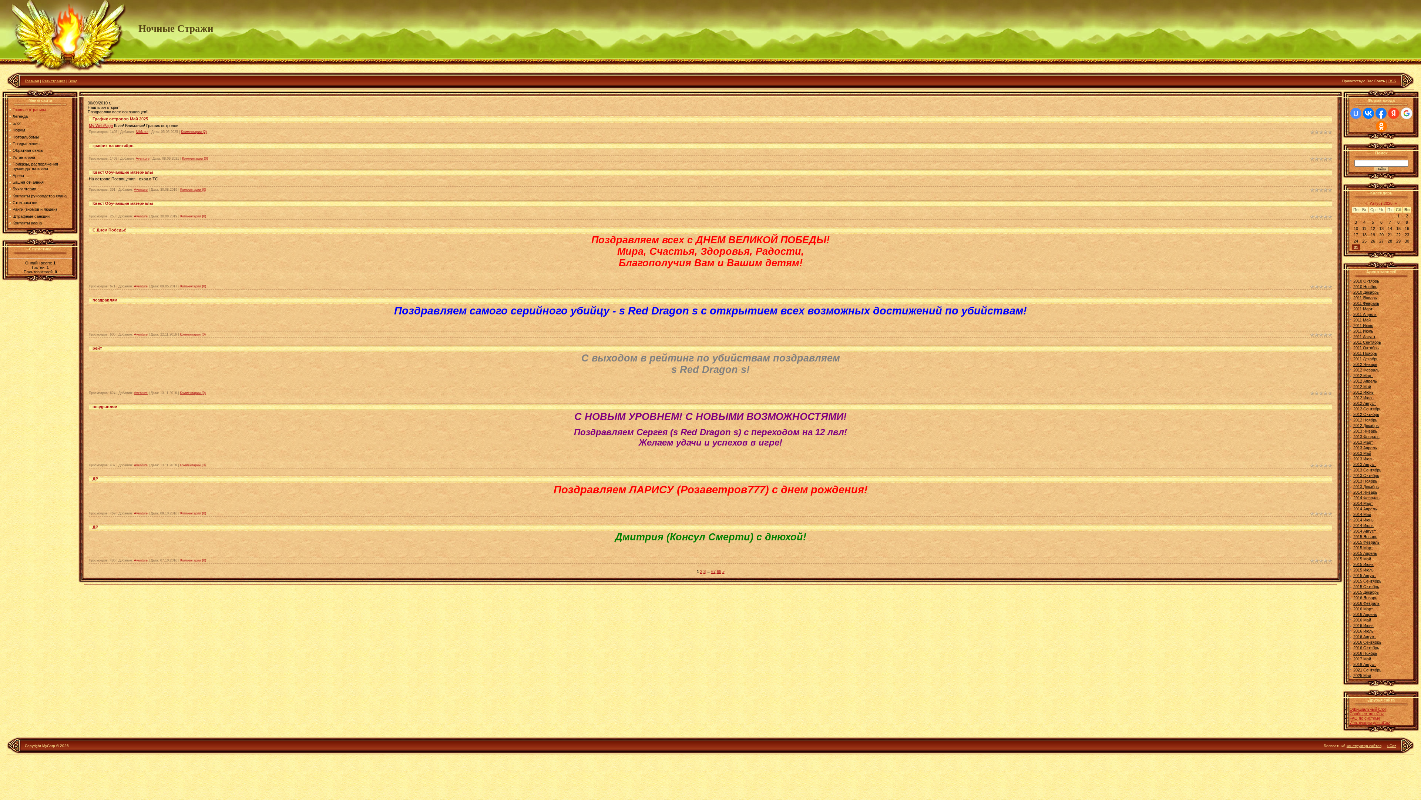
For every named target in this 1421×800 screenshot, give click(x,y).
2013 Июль (1363, 459)
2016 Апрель (1365, 614)
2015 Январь (1365, 536)
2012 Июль (1363, 398)
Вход (72, 81)
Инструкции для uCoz (1370, 722)
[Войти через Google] (1406, 113)
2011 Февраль (1366, 303)
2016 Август (1364, 636)
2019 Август (1364, 664)
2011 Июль (1363, 331)
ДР (95, 479)
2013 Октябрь (1366, 475)
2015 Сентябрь (1367, 581)
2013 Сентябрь (1367, 470)
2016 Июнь (1363, 625)
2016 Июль (1363, 631)
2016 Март (1363, 609)
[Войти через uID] (1355, 113)
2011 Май (1362, 320)
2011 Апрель (1365, 314)
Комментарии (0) (195, 158)
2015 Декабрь (1366, 592)
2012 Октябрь (1366, 414)
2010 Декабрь (1366, 292)
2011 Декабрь (1365, 359)
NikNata (142, 132)
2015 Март (1363, 548)
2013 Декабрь (1366, 486)
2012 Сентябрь (1367, 409)
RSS (1392, 81)
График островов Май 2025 (120, 119)
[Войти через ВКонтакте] (1368, 113)
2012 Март (1363, 375)
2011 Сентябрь (1367, 342)
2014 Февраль (1366, 498)
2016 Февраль (1366, 603)
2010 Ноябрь (1365, 286)
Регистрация (53, 81)
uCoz (1391, 746)
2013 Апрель (1365, 448)
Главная (32, 81)
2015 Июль (1363, 570)
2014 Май (1362, 514)
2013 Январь (1365, 431)
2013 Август (1364, 464)
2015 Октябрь (1366, 586)
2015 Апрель (1365, 553)
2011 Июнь (1363, 325)
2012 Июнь (1363, 392)
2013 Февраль (1366, 436)
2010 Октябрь (1366, 281)
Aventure (143, 158)
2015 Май (1362, 559)
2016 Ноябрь (1365, 653)
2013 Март (1363, 442)
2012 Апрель (1365, 381)
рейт (97, 348)
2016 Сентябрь (1367, 642)
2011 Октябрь (1366, 348)
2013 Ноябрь (1365, 481)
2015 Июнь (1363, 564)
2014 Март (1363, 503)
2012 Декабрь (1366, 425)
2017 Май (1362, 659)
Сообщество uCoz (1367, 713)
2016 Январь (1365, 598)
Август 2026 (1381, 203)
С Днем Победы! (109, 230)
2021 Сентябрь (1367, 670)
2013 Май (1362, 453)
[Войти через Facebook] (1381, 113)
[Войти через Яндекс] (1393, 113)
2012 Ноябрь (1365, 420)
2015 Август (1364, 575)
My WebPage (101, 125)
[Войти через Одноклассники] (1381, 126)
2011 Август (1364, 336)
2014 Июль (1363, 525)
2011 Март (1363, 309)
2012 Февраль (1366, 370)
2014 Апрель (1365, 509)
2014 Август (1364, 531)
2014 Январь (1365, 492)
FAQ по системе (1365, 718)
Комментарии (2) (194, 132)
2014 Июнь (1363, 520)
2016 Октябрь (1366, 648)
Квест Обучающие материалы (123, 172)
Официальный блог (1368, 709)
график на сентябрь (113, 145)
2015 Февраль (1366, 542)
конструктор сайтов (1364, 746)
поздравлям (105, 300)
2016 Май (1362, 620)
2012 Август (1364, 403)
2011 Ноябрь (1365, 353)
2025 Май (1362, 675)
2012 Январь (1365, 364)
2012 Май (1362, 386)
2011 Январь (1365, 298)
